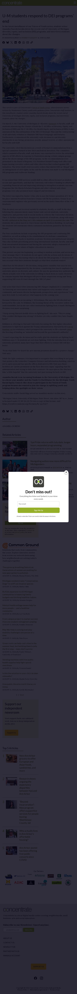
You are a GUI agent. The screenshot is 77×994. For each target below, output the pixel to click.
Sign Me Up (38, 510)
